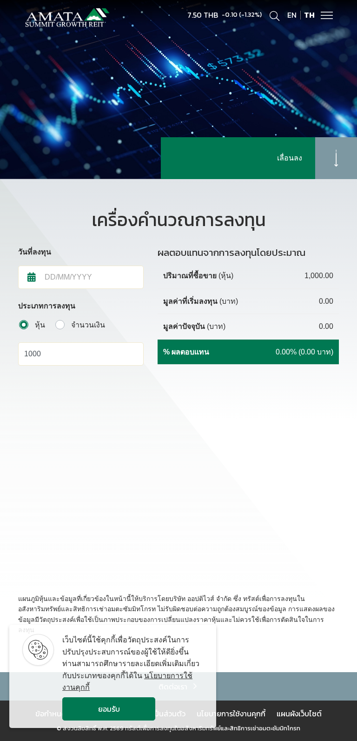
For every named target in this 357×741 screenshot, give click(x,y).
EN (292, 14)
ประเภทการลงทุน (46, 306)
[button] (90, 277)
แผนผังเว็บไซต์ (299, 713)
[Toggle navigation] (327, 14)
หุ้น (40, 325)
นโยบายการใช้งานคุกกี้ (231, 713)
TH (309, 14)
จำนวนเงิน (88, 325)
